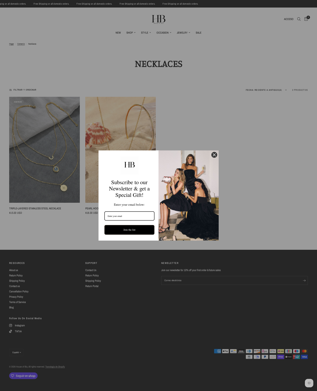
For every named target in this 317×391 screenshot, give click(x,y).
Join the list (129, 229)
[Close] (214, 154)
